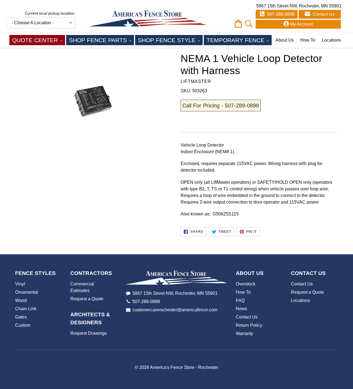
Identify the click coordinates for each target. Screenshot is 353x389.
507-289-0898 (280, 14)
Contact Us (323, 14)
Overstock (245, 284)
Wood (21, 300)
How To (307, 40)
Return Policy (249, 325)
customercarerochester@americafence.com (174, 309)
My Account (301, 24)
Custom (22, 325)
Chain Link (25, 308)
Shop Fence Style (170, 40)
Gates (21, 317)
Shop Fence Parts (101, 40)
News (241, 308)
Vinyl (20, 284)
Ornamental (26, 292)
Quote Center (38, 40)
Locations (331, 40)
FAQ (240, 300)
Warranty (244, 333)
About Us (285, 40)
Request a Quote (86, 298)
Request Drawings (88, 333)
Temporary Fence (239, 40)
